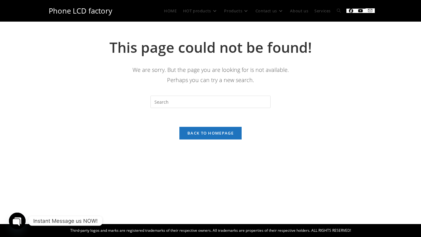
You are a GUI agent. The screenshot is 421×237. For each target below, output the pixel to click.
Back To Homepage (210, 133)
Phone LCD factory (80, 11)
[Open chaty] (17, 221)
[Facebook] (351, 11)
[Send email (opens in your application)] (370, 10)
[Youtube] (361, 11)
